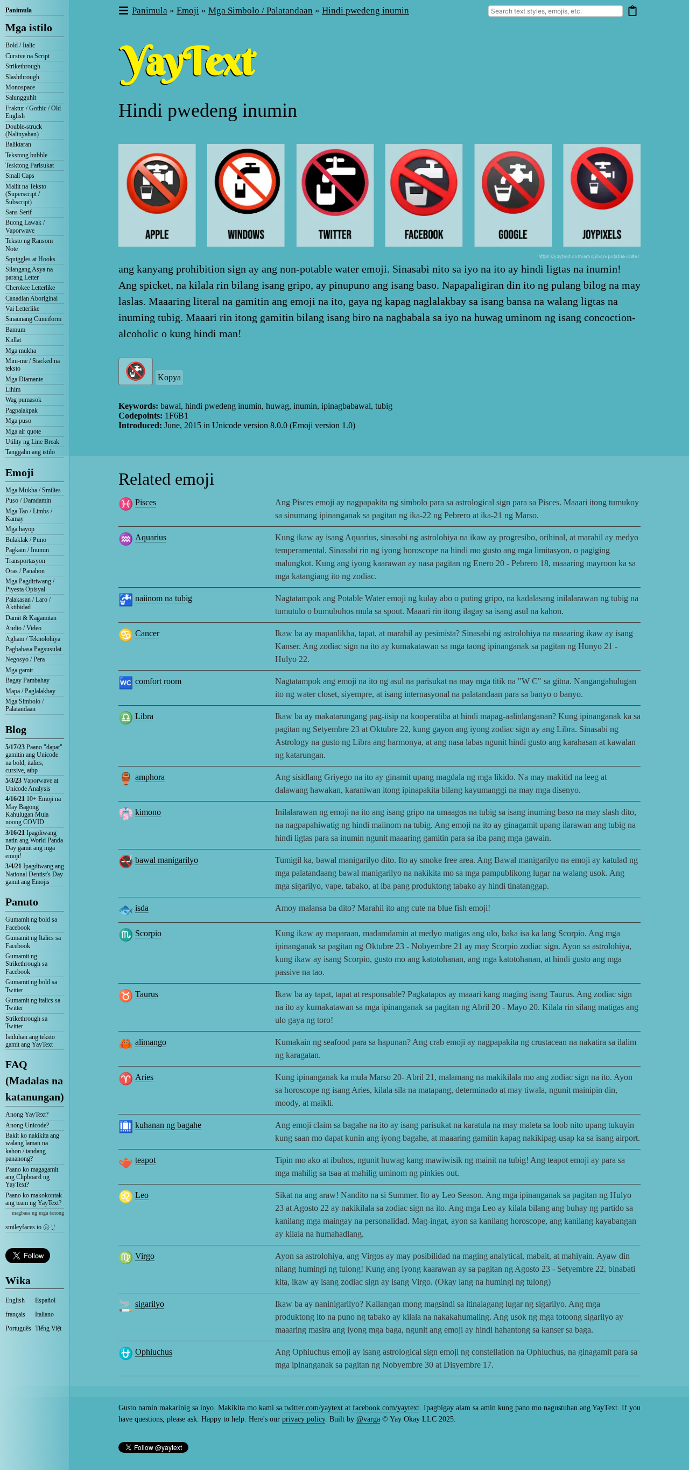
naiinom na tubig (163, 598)
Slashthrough (22, 77)
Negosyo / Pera (25, 659)
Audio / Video (23, 628)
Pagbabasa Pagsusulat (33, 649)
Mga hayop (19, 529)
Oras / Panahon (25, 571)
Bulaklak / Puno (25, 540)
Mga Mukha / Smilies (33, 490)
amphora (150, 777)
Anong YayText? (26, 1114)
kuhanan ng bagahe (168, 1125)
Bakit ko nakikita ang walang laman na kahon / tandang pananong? (32, 1147)
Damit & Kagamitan (31, 618)
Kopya (169, 377)
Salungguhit (20, 97)
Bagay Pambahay (27, 680)
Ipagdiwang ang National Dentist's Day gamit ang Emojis (34, 874)
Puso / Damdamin (28, 500)
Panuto (21, 902)
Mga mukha (20, 350)
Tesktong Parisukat (29, 165)
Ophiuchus (153, 1351)
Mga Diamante (24, 379)
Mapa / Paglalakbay (30, 691)
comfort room (158, 681)
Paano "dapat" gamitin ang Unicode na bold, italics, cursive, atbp (33, 758)
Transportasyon (25, 561)
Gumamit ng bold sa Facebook (31, 923)
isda (142, 907)
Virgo (144, 1255)
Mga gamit (19, 670)
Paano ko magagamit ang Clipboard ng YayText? (31, 1177)
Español (45, 1300)
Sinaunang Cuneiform (33, 319)
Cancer (147, 633)
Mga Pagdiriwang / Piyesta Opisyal (29, 585)
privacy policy (303, 1419)
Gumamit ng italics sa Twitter (32, 1004)
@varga (368, 1419)
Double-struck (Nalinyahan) (23, 130)
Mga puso (18, 420)
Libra (144, 716)
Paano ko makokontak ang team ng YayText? (33, 1199)
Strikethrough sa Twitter (26, 1022)
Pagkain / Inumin (27, 550)
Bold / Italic (20, 45)
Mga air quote (23, 431)
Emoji (19, 472)
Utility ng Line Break (32, 441)
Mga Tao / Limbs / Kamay (28, 514)
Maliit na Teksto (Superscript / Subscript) (25, 194)
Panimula (18, 10)
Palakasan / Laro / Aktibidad (28, 603)
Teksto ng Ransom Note (29, 244)
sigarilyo (149, 1303)
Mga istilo (28, 27)
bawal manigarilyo (166, 860)
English (15, 1300)
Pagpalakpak (21, 410)
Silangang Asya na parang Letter (29, 273)
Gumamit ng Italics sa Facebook (33, 941)
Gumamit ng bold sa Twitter (31, 985)
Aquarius (150, 537)
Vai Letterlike (22, 308)
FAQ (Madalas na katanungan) (34, 1080)
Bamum (15, 329)
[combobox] (555, 11)
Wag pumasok (23, 399)
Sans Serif (18, 212)
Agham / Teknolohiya (32, 639)
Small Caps (19, 175)
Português (18, 1328)
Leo (142, 1195)
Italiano (44, 1314)
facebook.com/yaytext (386, 1408)
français (15, 1314)
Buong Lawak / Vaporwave (25, 226)
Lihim (12, 389)
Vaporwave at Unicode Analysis (31, 784)
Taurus (146, 994)
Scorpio (148, 933)
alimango (150, 1042)
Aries (144, 1077)
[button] (123, 11)
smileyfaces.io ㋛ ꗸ (30, 1227)
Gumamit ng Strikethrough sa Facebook (26, 964)
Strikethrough (22, 66)
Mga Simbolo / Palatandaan (24, 705)
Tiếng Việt (48, 1328)
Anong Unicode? (27, 1125)
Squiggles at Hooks (30, 259)
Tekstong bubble (26, 155)
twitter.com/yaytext (313, 1408)
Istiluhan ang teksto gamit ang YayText (30, 1040)
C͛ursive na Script (27, 56)
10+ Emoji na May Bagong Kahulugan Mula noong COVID (33, 810)
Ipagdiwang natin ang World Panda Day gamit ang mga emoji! (34, 844)
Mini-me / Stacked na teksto (32, 364)
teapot (145, 1160)
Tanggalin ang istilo (30, 452)
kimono (148, 812)
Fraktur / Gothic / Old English (33, 112)
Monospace (20, 87)
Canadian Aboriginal (31, 298)
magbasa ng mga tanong (38, 1213)
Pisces (145, 502)
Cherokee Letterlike (30, 287)
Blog (15, 729)
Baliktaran (18, 144)
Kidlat (13, 340)
